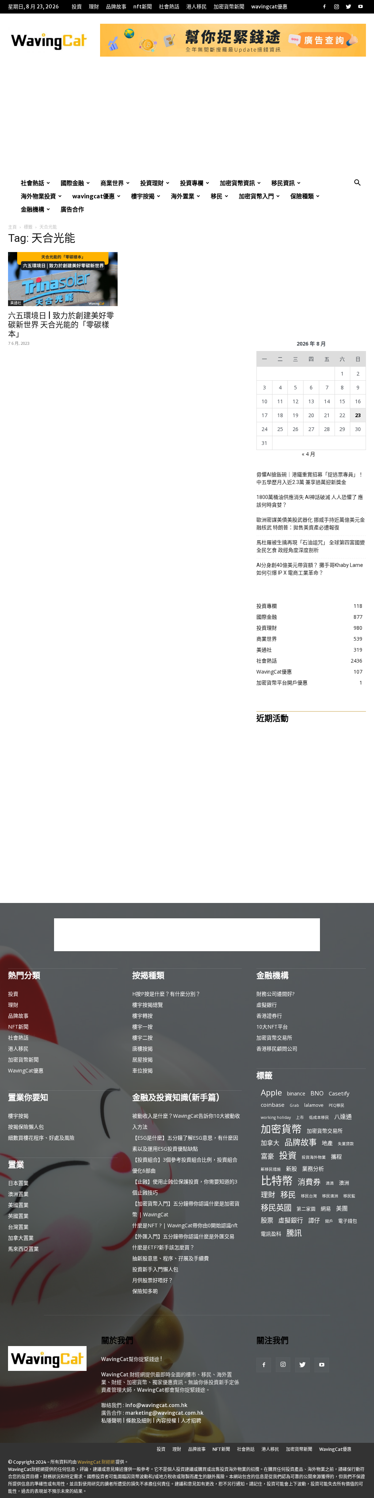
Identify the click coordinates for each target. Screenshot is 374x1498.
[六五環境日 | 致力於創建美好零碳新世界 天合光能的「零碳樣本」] (63, 279)
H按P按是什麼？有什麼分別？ (166, 993)
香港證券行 (269, 1015)
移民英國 (276, 1207)
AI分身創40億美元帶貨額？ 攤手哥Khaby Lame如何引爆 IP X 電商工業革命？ (309, 569)
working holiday (276, 1117)
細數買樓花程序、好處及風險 (41, 1137)
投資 (77, 6)
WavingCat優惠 (269, 6)
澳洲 (344, 1182)
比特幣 (277, 1181)
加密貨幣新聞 (229, 6)
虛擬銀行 (266, 1004)
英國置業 (18, 1215)
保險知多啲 (145, 1291)
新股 (291, 1168)
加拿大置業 (21, 1237)
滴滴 (330, 1183)
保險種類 (302, 196)
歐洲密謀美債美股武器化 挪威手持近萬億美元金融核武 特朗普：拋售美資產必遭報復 (310, 523)
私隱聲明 (111, 1420)
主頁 (12, 227)
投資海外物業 (314, 1157)
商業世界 (112, 183)
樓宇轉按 (142, 1015)
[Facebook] (324, 6)
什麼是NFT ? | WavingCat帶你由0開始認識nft (185, 1225)
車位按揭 (142, 1070)
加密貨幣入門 (256, 196)
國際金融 (72, 183)
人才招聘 (191, 1420)
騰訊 (294, 1232)
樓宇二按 (142, 1037)
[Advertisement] (187, 121)
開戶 (329, 1221)
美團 (342, 1208)
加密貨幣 (281, 1129)
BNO (317, 1093)
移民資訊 (283, 183)
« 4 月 (308, 453)
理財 (94, 6)
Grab (294, 1105)
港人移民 (196, 6)
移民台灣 (309, 1195)
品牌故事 (116, 6)
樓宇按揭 (142, 196)
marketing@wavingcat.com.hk (164, 1413)
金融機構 (32, 209)
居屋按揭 (142, 1059)
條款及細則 (139, 1420)
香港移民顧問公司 (276, 1048)
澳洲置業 (18, 1193)
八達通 (343, 1117)
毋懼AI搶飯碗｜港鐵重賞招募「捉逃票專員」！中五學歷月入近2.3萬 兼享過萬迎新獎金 (309, 478)
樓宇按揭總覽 (147, 1004)
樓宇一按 (142, 1026)
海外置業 (182, 196)
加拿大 (270, 1143)
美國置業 (18, 1204)
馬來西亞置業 (23, 1248)
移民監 (349, 1195)
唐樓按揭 (142, 1048)
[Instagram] (336, 6)
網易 (326, 1208)
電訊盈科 (271, 1233)
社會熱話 (169, 6)
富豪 (267, 1156)
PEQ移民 (336, 1105)
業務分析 (313, 1168)
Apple (271, 1092)
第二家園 (306, 1208)
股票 (267, 1220)
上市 (300, 1117)
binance (296, 1093)
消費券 (309, 1182)
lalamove (314, 1105)
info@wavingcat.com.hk (156, 1405)
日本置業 (18, 1182)
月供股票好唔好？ (152, 1280)
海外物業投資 (38, 196)
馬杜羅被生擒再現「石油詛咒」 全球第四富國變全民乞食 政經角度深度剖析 (310, 546)
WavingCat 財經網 (96, 1462)
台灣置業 (18, 1226)
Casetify (339, 1093)
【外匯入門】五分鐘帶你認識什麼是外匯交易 (183, 1236)
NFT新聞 (142, 6)
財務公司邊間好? (275, 993)
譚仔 (314, 1220)
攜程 (336, 1156)
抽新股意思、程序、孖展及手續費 (170, 1258)
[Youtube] (360, 6)
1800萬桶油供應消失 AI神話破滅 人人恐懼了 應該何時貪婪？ (309, 501)
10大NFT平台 (272, 1026)
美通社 (15, 303)
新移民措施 (271, 1169)
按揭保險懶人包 (26, 1126)
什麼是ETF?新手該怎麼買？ (163, 1247)
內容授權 (166, 1420)
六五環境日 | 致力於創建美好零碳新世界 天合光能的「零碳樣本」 (61, 324)
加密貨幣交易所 (274, 1037)
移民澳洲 (330, 1195)
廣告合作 (72, 209)
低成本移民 (319, 1117)
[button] (357, 183)
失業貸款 (346, 1143)
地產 (327, 1143)
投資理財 (152, 183)
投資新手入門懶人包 (155, 1269)
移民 (216, 196)
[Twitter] (348, 6)
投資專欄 (191, 183)
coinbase (273, 1104)
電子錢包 (347, 1220)
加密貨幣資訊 (237, 183)
